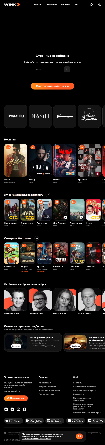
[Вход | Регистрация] (99, 4)
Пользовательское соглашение (36, 438)
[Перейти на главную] (12, 4)
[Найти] (91, 4)
